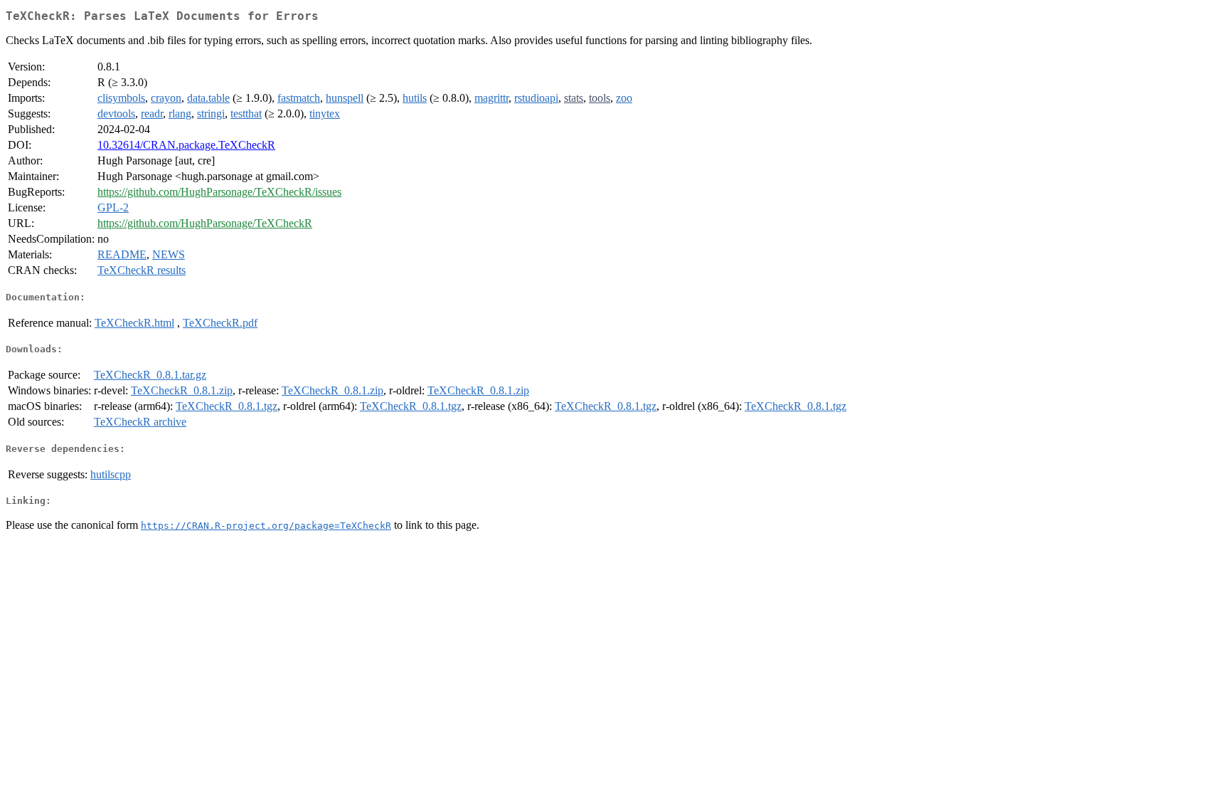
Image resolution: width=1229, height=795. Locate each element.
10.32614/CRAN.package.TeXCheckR (186, 145)
